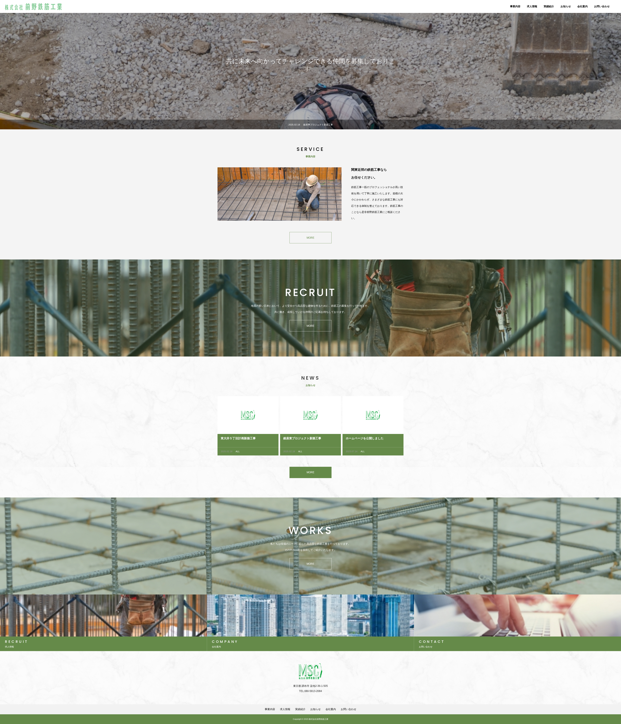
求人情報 (532, 6)
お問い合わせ (602, 6)
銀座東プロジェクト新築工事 (318, 124)
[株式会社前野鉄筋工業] (34, 6)
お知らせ (566, 6)
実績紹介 (549, 6)
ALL (238, 451)
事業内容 (515, 6)
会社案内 (582, 6)
